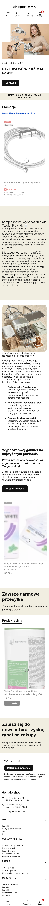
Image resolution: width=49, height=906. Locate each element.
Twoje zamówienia (10, 884)
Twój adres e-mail (12, 761)
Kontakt (5, 826)
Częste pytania (9, 870)
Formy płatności (9, 848)
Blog (4, 834)
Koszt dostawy (8, 851)
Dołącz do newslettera (18, 768)
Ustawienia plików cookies (14, 873)
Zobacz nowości (15, 488)
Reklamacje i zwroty (11, 853)
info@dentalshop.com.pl (16, 811)
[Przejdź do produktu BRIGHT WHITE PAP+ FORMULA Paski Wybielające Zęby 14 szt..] (25, 530)
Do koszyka (12, 703)
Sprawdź (10, 82)
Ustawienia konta (9, 892)
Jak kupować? (8, 868)
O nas (4, 831)
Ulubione (6, 895)
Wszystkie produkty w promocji (17, 113)
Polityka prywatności (11, 829)
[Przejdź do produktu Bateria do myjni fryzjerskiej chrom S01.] (24, 149)
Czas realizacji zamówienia (14, 845)
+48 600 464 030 (14, 805)
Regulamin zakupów (11, 856)
